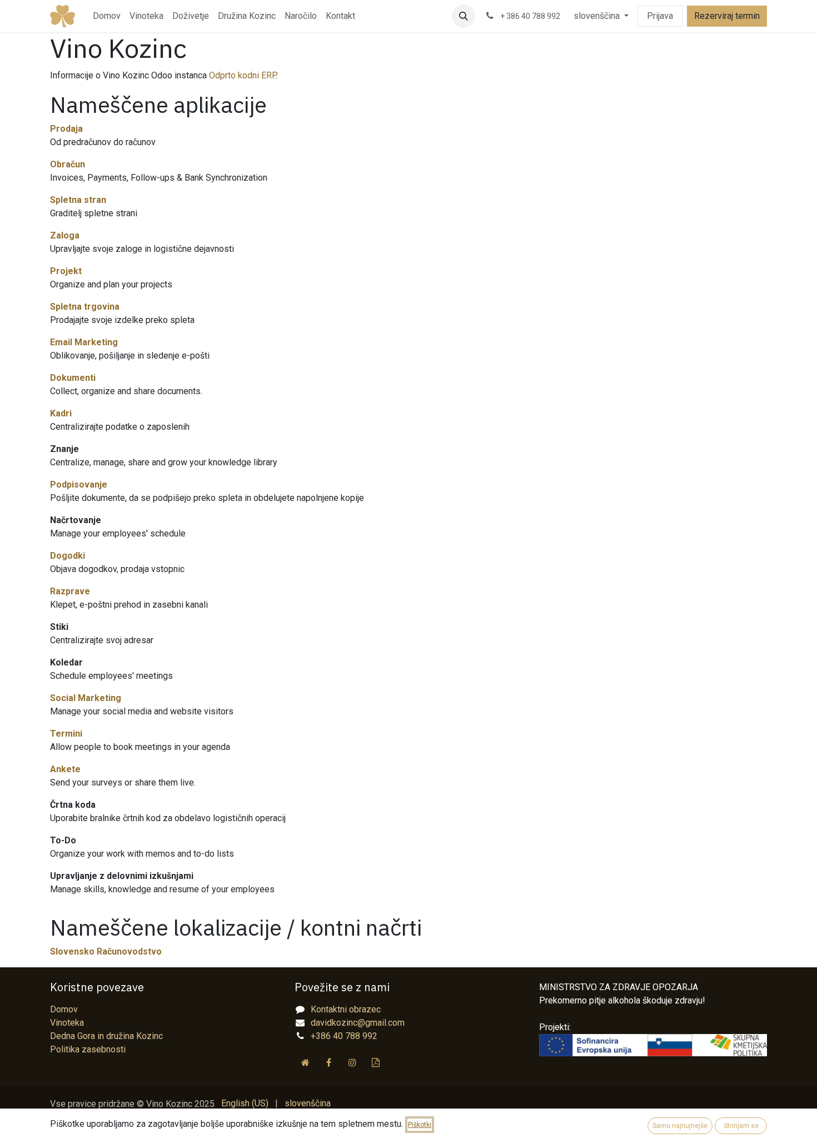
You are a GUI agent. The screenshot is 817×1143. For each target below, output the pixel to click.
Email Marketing (84, 342)
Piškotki (419, 1125)
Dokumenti (73, 377)
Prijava (660, 16)
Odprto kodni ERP (242, 75)
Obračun (67, 164)
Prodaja (66, 128)
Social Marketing (85, 698)
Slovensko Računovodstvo (106, 951)
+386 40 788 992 (344, 1036)
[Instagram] (352, 1062)
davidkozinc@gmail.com (358, 1022)
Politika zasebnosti (88, 1049)
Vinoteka (67, 1022)
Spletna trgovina (84, 306)
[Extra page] (305, 1062)
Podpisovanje (78, 484)
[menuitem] (106, 16)
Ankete (65, 769)
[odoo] (376, 1062)
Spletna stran (78, 200)
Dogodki (67, 555)
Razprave (70, 591)
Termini (66, 733)
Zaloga (64, 235)
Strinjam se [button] (741, 1126)
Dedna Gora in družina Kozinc (106, 1036)
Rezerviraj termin (727, 16)
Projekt (66, 271)
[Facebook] (329, 1062)
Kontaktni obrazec (346, 1009)
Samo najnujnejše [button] (680, 1126)
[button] (463, 16)
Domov (64, 1009)
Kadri (61, 413)
